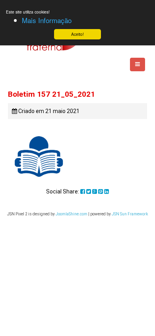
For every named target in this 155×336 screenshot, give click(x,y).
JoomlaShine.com (71, 214)
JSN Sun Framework (130, 214)
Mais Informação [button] (47, 20)
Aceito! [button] (77, 34)
